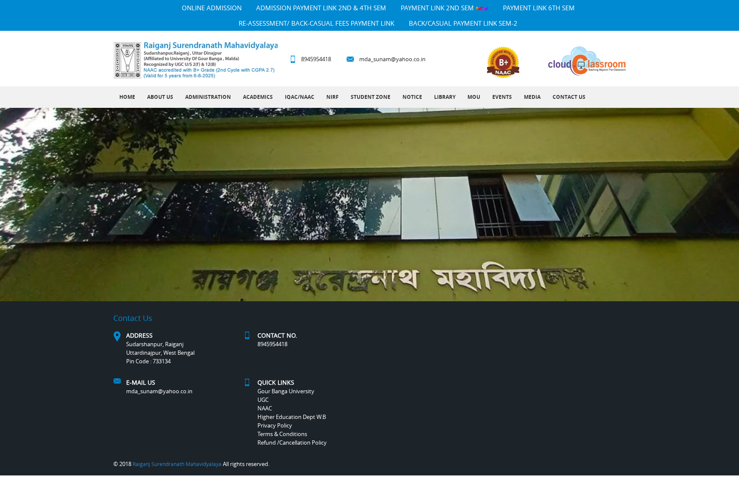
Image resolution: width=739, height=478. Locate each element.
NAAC (264, 408)
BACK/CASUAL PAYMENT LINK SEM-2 (463, 23)
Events (502, 97)
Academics (258, 97)
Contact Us (569, 97)
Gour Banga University (285, 391)
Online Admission (212, 7)
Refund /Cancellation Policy (292, 442)
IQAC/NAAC (299, 97)
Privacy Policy (274, 425)
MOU (473, 97)
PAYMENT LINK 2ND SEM (438, 7)
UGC (263, 400)
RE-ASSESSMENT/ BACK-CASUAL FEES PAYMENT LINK (316, 23)
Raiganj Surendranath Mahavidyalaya (177, 463)
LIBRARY (444, 97)
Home (127, 97)
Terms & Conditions (282, 434)
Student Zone (370, 97)
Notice (412, 97)
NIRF (332, 97)
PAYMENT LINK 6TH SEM (539, 7)
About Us (160, 97)
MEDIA (532, 97)
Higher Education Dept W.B (291, 417)
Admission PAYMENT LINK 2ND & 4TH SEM (321, 7)
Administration (208, 97)
